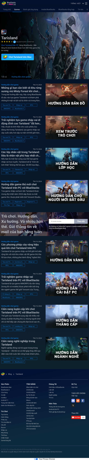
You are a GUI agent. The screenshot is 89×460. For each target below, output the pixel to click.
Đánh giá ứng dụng (30, 9)
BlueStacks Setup (7, 297)
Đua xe (3, 427)
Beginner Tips (31, 202)
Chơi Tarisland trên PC (10, 45)
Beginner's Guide (19, 202)
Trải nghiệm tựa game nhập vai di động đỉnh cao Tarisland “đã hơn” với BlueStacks (20, 122)
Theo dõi (81, 221)
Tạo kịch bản (30, 418)
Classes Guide (19, 169)
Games (17, 9)
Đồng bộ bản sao (31, 397)
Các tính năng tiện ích (33, 426)
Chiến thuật (5, 438)
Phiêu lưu (4, 420)
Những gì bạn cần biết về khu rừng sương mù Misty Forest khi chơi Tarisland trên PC (21, 89)
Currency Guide (19, 262)
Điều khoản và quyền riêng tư (9, 452)
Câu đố (3, 425)
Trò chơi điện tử (6, 422)
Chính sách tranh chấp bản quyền (29, 452)
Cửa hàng (4, 392)
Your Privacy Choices (47, 459)
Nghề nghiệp (53, 395)
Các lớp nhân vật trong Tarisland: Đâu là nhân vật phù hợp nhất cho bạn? (20, 154)
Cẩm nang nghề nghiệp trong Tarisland (18, 343)
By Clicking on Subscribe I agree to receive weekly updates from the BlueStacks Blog (68, 227)
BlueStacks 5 (5, 390)
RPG (31, 105)
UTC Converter (31, 429)
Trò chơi (4, 411)
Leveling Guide (19, 326)
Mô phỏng (4, 433)
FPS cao (29, 421)
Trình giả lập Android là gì (57, 412)
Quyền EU (42, 452)
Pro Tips (7, 205)
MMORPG (7, 108)
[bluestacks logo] (9, 3)
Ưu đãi (3, 395)
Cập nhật (74, 387)
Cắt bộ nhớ (29, 416)
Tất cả (4, 77)
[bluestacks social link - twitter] (73, 405)
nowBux (4, 397)
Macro (28, 400)
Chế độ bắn (30, 390)
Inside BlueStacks (48, 9)
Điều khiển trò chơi (32, 387)
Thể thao (4, 435)
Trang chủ (7, 9)
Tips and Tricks (7, 105)
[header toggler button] (86, 3)
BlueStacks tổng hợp (66, 9)
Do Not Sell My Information (54, 452)
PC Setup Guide (7, 294)
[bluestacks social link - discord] (73, 400)
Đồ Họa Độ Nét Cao (32, 423)
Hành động (4, 417)
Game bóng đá (6, 440)
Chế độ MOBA (30, 392)
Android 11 (4, 400)
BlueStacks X (19, 108)
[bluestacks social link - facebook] (82, 400)
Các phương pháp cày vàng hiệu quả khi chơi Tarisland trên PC (20, 246)
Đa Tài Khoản (30, 395)
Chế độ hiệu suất (31, 413)
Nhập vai (19, 105)
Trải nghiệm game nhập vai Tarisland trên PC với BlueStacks (20, 278)
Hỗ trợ (74, 384)
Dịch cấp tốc (30, 405)
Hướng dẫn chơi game (21, 77)
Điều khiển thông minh (33, 408)
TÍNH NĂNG (30, 384)
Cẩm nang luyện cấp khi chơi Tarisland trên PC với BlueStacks (20, 311)
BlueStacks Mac (6, 387)
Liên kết (51, 390)
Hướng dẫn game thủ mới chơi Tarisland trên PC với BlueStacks (20, 186)
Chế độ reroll (30, 410)
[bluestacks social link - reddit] (78, 400)
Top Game (4, 414)
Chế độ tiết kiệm (31, 403)
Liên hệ (51, 392)
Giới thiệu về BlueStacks (56, 387)
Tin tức (80, 9)
